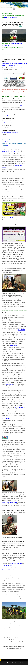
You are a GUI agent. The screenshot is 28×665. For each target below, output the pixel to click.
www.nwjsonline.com (10, 17)
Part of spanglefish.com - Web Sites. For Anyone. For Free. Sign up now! (14, 659)
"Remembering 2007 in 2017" (8, 569)
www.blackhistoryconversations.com (10, 132)
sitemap (4, 662)
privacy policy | (14, 662)
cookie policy (8, 662)
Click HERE (19, 407)
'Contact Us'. (17, 643)
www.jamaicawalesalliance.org (9, 122)
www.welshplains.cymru (9, 502)
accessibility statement (21, 662)
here (21, 105)
